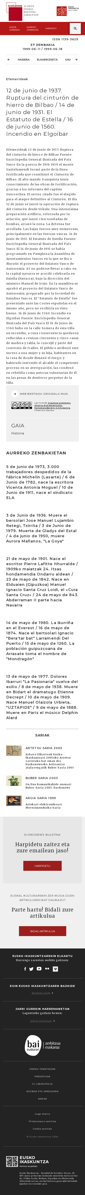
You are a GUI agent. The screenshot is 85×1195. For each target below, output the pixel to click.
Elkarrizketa (47, 59)
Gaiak (69, 59)
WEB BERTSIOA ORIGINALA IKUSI (44, 393)
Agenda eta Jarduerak (42, 1091)
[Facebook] (25, 968)
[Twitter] (31, 968)
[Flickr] (47, 968)
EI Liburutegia (42, 1084)
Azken (14, 28)
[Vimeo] (55, 969)
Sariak (42, 1098)
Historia (17, 433)
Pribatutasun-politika (42, 1121)
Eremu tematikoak (42, 1069)
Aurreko (32, 28)
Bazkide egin (41, 993)
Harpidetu (51, 28)
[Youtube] (39, 968)
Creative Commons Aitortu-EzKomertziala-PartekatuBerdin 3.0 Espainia (52, 405)
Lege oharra (42, 1114)
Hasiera (24, 59)
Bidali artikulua (42, 931)
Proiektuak (42, 1076)
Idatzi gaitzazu (41, 1021)
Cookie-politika (42, 1128)
